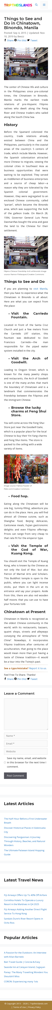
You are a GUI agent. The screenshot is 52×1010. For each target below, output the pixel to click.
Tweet (33, 40)
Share (10, 40)
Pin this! (22, 40)
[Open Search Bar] (36, 5)
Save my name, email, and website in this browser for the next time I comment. (26, 762)
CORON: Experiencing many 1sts (21, 981)
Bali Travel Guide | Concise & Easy (22, 961)
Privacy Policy (34, 1007)
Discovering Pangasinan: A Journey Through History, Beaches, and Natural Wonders (24, 841)
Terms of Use (19, 1007)
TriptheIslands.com (39, 1003)
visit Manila (40, 288)
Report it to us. (38, 668)
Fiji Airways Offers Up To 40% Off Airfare (25, 895)
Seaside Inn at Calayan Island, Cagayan (24, 967)
